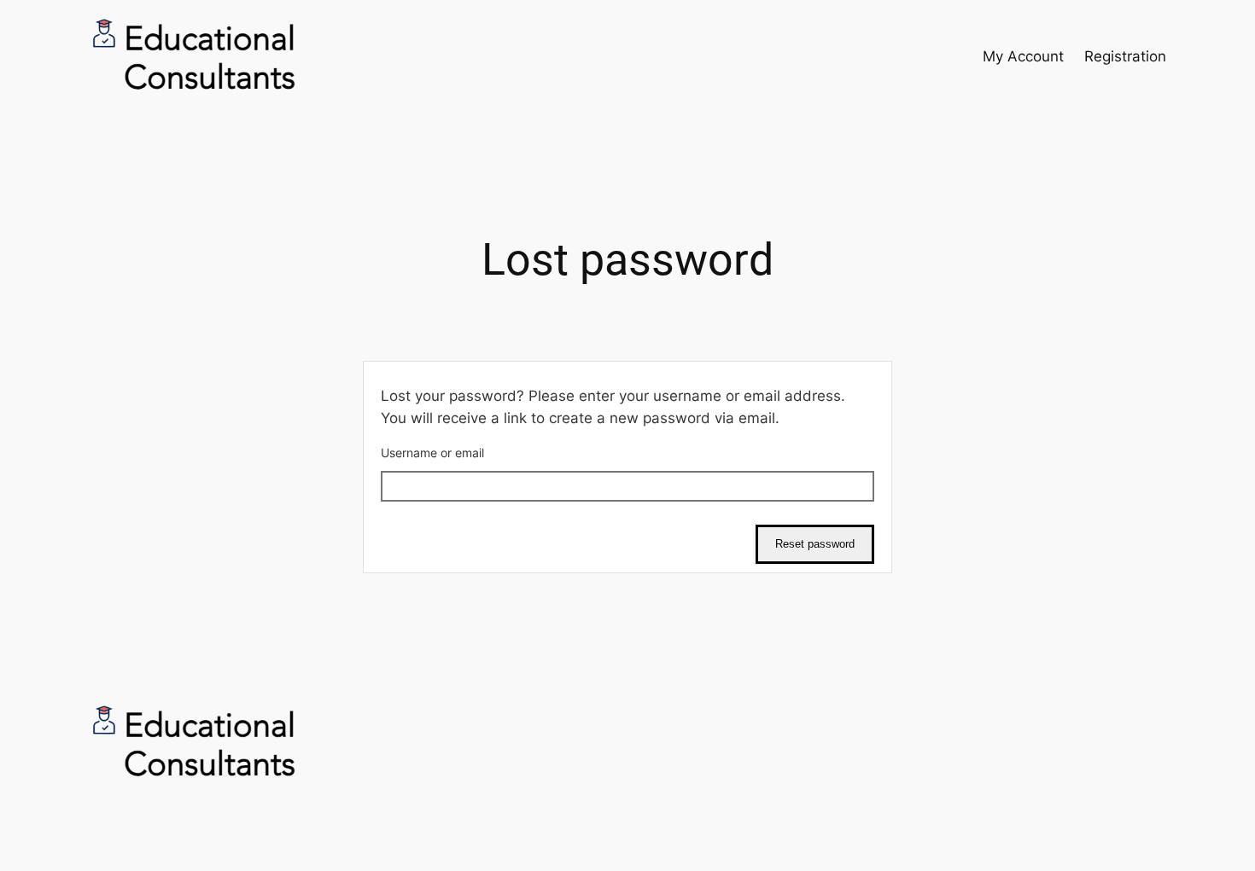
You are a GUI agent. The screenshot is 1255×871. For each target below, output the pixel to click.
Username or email (432, 452)
